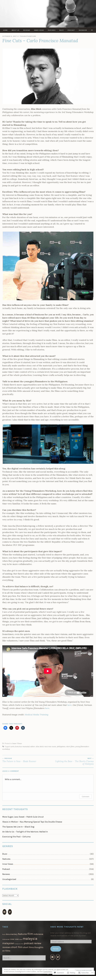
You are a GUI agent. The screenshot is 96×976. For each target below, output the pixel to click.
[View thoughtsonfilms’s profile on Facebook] (4, 912)
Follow (55, 949)
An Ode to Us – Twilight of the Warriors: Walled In (25, 831)
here (69, 705)
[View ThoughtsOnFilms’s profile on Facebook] (52, 957)
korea (20, 939)
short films (70, 746)
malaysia (30, 939)
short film (17, 947)
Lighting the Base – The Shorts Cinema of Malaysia (74, 761)
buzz (3, 934)
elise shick (40, 746)
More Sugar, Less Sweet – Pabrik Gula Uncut (23, 817)
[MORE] (92, 30)
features (22, 934)
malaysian (8, 943)
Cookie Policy (47, 971)
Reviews (26, 30)
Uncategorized (9, 879)
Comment (85, 796)
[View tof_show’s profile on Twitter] (10, 912)
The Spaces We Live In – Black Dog (18, 826)
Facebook (83, 30)
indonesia (38, 934)
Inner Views (39, 30)
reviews (6, 947)
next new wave (50, 746)
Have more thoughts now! (66, 926)
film (30, 934)
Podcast (71, 30)
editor (32, 746)
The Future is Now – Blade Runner (19, 760)
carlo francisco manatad (20, 746)
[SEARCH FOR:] (24, 958)
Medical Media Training (36, 714)
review (37, 943)
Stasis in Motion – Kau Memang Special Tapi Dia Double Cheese (32, 821)
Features (51, 30)
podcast (28, 943)
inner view (14, 939)
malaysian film (19, 943)
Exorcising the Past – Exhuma (16, 836)
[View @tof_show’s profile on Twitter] (58, 957)
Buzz (61, 30)
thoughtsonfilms (28, 36)
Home (5, 30)
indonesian (6, 939)
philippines (61, 746)
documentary (11, 934)
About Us (15, 30)
